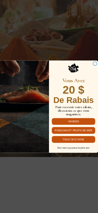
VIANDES (73, 121)
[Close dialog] (95, 63)
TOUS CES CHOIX (73, 139)
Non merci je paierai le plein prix (73, 147)
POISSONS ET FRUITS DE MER (73, 130)
